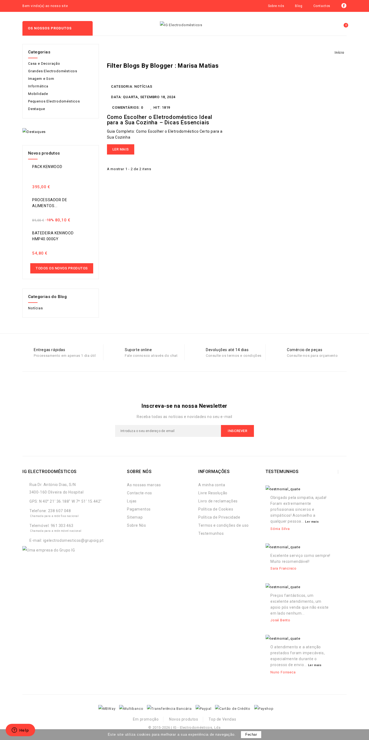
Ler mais (120, 149)
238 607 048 (59, 511)
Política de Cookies (215, 509)
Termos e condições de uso (223, 525)
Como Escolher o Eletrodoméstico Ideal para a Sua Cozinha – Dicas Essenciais (160, 119)
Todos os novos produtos (62, 268)
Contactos (321, 6)
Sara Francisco (283, 568)
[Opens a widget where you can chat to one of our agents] (20, 730)
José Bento (280, 620)
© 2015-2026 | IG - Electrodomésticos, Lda (184, 727)
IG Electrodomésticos (49, 471)
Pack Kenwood (47, 167)
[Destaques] (34, 132)
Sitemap (135, 517)
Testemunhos (211, 533)
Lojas (132, 501)
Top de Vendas (222, 719)
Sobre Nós (136, 525)
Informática (38, 86)
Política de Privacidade (219, 517)
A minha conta (211, 485)
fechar (251, 734)
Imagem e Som (41, 79)
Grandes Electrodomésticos (52, 71)
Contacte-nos (139, 493)
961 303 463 (62, 525)
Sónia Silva (280, 529)
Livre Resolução (212, 493)
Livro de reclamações (218, 501)
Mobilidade (38, 94)
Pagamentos (139, 509)
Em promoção (146, 719)
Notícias (143, 86)
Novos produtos (183, 719)
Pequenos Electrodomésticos (54, 101)
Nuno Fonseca (283, 672)
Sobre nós (276, 6)
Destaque (36, 109)
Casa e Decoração (44, 63)
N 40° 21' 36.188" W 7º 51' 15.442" (70, 501)
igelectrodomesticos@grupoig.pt (73, 540)
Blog (298, 6)
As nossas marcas (144, 485)
